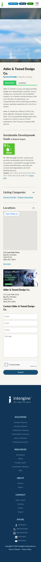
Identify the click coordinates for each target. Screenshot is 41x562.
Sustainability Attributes (20, 467)
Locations (22, 83)
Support (20, 512)
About (20, 478)
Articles (20, 459)
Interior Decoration (25, 197)
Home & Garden (9, 197)
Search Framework (20, 438)
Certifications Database (20, 430)
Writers (20, 487)
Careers (20, 508)
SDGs (20, 470)
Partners (20, 483)
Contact (21, 495)
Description (9, 83)
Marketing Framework (20, 442)
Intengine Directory (20, 422)
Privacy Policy (26, 549)
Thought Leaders (20, 463)
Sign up (22, 3)
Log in (30, 3)
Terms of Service (14, 549)
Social (20, 520)
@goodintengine (22, 529)
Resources (20, 450)
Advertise (20, 504)
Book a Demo (20, 500)
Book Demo (13, 3)
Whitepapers (20, 455)
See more (7, 264)
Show (33, 136)
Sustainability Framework (20, 434)
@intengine (22, 525)
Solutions (20, 417)
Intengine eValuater (20, 426)
